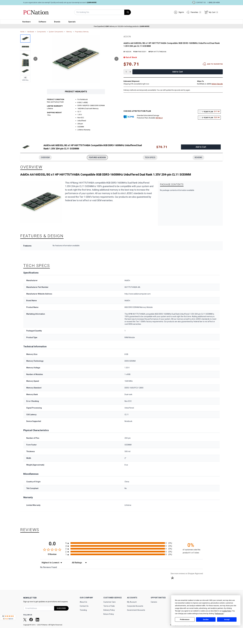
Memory (69, 31)
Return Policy (108, 614)
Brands (57, 22)
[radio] (121, 543)
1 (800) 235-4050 (214, 2)
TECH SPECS (150, 157)
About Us (83, 602)
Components (41, 31)
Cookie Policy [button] (226, 611)
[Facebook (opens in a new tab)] (31, 620)
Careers (154, 602)
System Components (56, 31)
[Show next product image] (116, 59)
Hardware (26, 22)
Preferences (184, 619)
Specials (72, 22)
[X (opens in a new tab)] (25, 619)
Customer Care (109, 602)
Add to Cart (177, 72)
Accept (226, 619)
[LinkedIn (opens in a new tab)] (38, 619)
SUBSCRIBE (61, 608)
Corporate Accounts (135, 606)
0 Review (56, 554)
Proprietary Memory (82, 31)
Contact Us (84, 606)
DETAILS (159, 118)
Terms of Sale (109, 606)
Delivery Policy (109, 610)
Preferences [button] (219, 613)
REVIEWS (198, 157)
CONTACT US (201, 2)
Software (42, 22)
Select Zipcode (217, 84)
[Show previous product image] (35, 59)
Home (22, 31)
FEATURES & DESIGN (97, 157)
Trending (83, 610)
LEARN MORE (91, 2)
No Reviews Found (48, 567)
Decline (206, 619)
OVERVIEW (45, 157)
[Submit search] (127, 12)
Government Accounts (136, 610)
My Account (132, 602)
